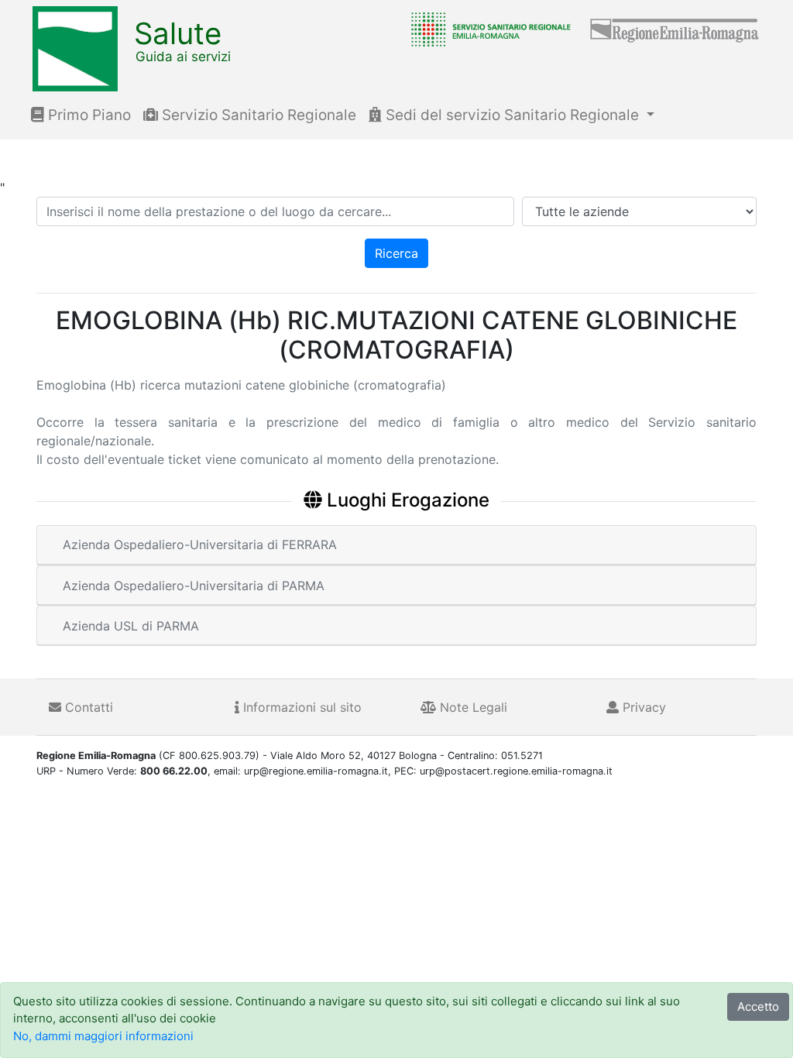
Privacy (642, 707)
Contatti (87, 707)
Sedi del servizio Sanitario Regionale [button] (512, 115)
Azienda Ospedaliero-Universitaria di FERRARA (200, 544)
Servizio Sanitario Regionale (257, 115)
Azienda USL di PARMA (131, 626)
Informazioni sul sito (300, 707)
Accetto (758, 1006)
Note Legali (471, 707)
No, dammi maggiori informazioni (103, 1036)
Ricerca (396, 253)
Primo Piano (87, 115)
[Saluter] (487, 28)
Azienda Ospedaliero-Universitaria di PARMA (193, 585)
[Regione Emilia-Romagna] (675, 28)
